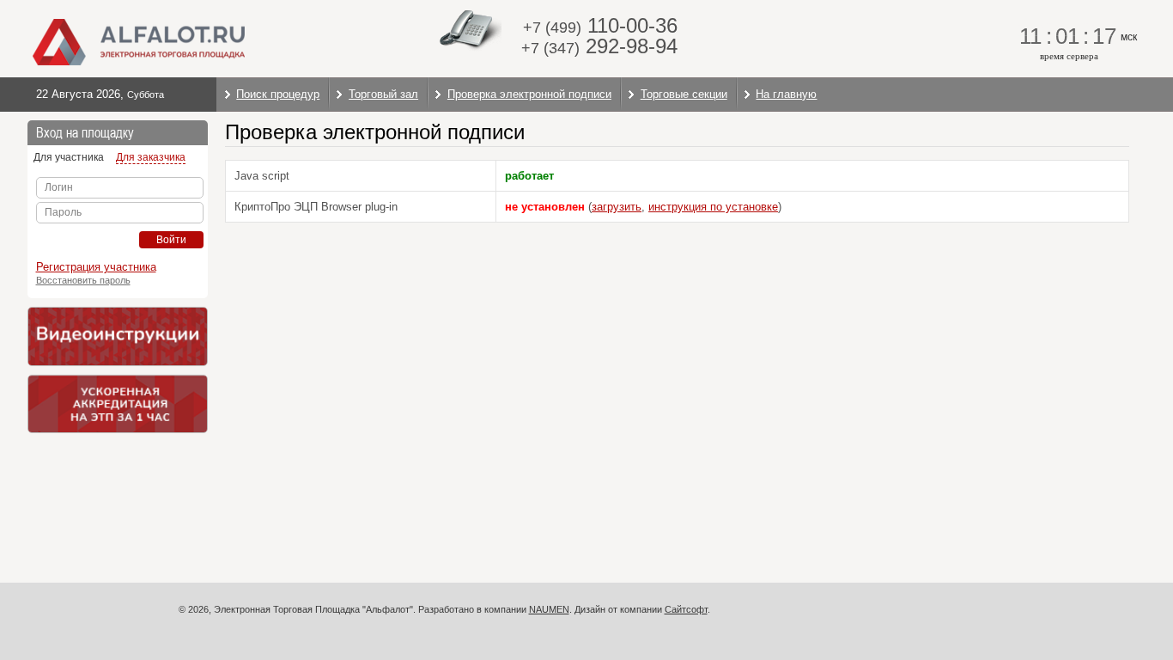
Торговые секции (684, 94)
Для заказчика (150, 157)
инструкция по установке (713, 206)
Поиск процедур (277, 94)
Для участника (68, 157)
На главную (786, 94)
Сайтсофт (686, 609)
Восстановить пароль (83, 280)
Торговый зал (383, 94)
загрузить (616, 206)
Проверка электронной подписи (529, 94)
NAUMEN (549, 609)
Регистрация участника (96, 266)
